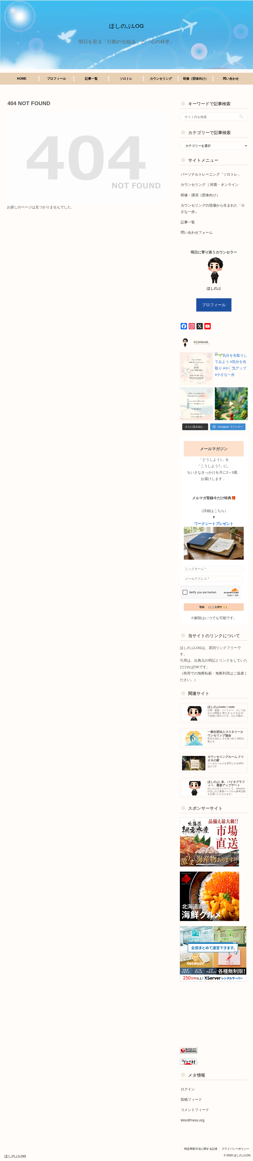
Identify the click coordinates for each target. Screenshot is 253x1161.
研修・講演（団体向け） (200, 195)
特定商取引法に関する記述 (200, 1148)
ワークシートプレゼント (213, 524)
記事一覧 (188, 222)
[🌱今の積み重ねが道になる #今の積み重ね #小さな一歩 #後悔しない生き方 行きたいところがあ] (196, 403)
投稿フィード (191, 1099)
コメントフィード (195, 1110)
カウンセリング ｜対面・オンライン (210, 185)
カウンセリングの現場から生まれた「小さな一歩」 (213, 208)
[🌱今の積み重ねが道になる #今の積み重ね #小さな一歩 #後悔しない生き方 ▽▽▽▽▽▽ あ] (231, 403)
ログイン (188, 1089)
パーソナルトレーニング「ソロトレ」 (211, 174)
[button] (241, 116)
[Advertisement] (214, 1014)
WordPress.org (192, 1120)
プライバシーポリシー (235, 1148)
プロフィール (214, 305)
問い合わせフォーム (197, 232)
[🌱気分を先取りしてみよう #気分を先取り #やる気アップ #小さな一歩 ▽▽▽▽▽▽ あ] (231, 368)
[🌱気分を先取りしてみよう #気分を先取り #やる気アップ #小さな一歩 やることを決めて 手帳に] (196, 368)
